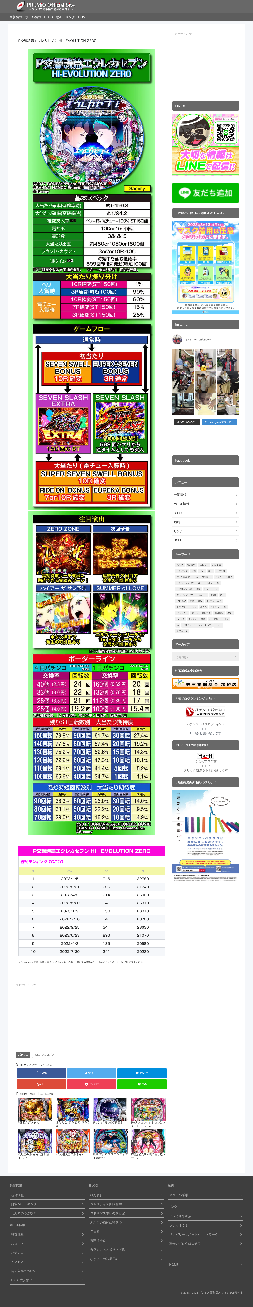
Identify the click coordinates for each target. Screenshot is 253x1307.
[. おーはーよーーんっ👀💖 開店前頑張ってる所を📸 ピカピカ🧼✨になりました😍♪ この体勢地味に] (183, 382)
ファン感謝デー (184, 577)
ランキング (182, 571)
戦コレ (195, 613)
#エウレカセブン (44, 1054)
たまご (218, 577)
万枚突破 (220, 571)
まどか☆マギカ (214, 601)
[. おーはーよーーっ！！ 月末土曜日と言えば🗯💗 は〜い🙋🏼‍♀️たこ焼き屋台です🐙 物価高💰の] (206, 360)
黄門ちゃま (182, 631)
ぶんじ (218, 625)
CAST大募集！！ (21, 1280)
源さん (203, 607)
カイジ (225, 619)
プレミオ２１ (178, 1225)
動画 (59, 16)
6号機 (213, 595)
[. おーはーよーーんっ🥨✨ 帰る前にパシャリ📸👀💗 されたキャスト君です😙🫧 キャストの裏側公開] (206, 382)
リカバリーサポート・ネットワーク (193, 1234)
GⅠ (200, 583)
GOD (229, 613)
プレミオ (192, 619)
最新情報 (15, 16)
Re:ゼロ (180, 619)
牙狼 (192, 601)
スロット (204, 564)
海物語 (229, 577)
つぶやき (191, 564)
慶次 (200, 601)
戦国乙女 (206, 613)
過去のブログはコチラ (185, 1243)
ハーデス (213, 619)
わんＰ (180, 564)
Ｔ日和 (95, 1231)
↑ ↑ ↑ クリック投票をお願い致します (205, 768)
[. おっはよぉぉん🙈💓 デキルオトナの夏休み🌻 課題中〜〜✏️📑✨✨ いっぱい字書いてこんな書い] (228, 382)
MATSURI (206, 577)
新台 (210, 571)
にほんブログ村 (205, 761)
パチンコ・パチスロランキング (205, 724)
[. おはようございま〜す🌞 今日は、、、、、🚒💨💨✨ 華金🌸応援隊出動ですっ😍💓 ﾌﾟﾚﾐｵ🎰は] (228, 360)
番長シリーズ (210, 589)
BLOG (48, 16)
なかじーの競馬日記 (104, 1259)
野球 (203, 619)
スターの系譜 (178, 1195)
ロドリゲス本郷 (184, 589)
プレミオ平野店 (180, 1216)
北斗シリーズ (212, 583)
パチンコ (23, 1054)
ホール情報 (33, 16)
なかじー (202, 595)
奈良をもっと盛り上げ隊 (107, 1249)
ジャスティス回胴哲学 (106, 1204)
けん (202, 571)
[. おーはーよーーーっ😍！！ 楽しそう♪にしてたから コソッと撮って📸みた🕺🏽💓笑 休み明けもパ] (183, 404)
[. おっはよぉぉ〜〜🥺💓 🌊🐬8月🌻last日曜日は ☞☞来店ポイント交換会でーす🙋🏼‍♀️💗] (183, 360)
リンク (70, 16)
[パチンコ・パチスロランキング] (205, 711)
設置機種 (17, 1234)
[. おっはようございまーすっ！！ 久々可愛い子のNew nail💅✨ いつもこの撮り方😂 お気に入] (206, 404)
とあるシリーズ (218, 607)
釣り (222, 595)
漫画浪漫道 (98, 1240)
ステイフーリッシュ (186, 607)
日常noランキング (24, 1204)
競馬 (194, 571)
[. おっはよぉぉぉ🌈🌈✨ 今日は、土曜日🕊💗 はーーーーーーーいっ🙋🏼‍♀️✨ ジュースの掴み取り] (228, 404)
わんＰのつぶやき (23, 1213)
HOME (83, 16)
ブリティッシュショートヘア (197, 625)
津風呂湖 (219, 613)
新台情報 (17, 1195)
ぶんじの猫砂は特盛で (106, 1222)
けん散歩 (96, 1195)
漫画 (198, 589)
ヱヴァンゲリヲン (185, 595)
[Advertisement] (54, 1016)
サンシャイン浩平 (185, 583)
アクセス (17, 1261)
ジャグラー (182, 613)
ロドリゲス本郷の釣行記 (107, 1213)
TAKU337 (181, 601)
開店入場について (23, 1271)
